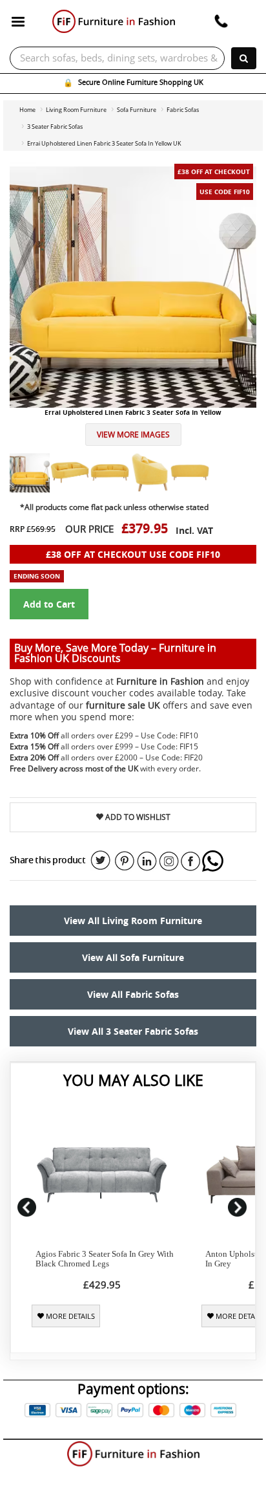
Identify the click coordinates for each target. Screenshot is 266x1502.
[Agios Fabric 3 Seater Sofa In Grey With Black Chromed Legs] (101, 1174)
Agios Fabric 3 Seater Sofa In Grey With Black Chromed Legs (105, 1258)
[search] (243, 58)
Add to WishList (136, 817)
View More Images (133, 434)
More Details (69, 1316)
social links (100, 860)
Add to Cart (49, 604)
